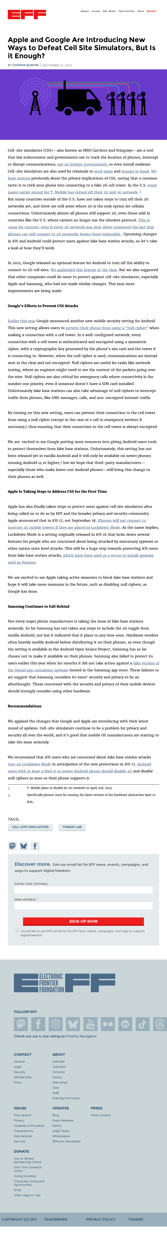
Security (19, 1071)
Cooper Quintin (25, 65)
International (23, 1136)
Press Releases (63, 1120)
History (57, 1077)
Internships (60, 1082)
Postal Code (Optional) (31, 883)
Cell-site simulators (30, 827)
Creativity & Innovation (29, 1125)
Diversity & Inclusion (66, 1098)
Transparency (23, 1130)
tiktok (143, 1024)
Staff (55, 1092)
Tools (140, 11)
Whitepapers (61, 1136)
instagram (56, 1024)
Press (18, 1082)
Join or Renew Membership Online (27, 1160)
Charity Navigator (81, 1036)
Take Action (126, 11)
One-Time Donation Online (28, 1168)
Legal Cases (60, 1130)
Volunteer (59, 1066)
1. (9, 788)
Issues (95, 11)
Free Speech (23, 1115)
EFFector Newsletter (66, 1141)
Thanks (135, 1219)
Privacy (19, 1120)
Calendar (58, 1061)
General (19, 1061)
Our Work (109, 11)
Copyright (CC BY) (19, 1219)
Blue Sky (73, 1024)
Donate (152, 11)
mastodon (21, 1024)
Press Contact (101, 1115)
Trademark (55, 1219)
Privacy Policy (101, 1219)
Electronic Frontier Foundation (27, 15)
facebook (38, 1024)
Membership (23, 1077)
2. (9, 795)
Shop (17, 1189)
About (85, 11)
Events (57, 1125)
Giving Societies (25, 1175)
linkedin (125, 1024)
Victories (58, 1071)
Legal (17, 1066)
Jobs (55, 1087)
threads (160, 1024)
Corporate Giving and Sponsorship (29, 1182)
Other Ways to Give (27, 1195)
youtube (90, 1024)
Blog (55, 1115)
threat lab (72, 827)
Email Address (25, 899)
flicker (108, 1024)
